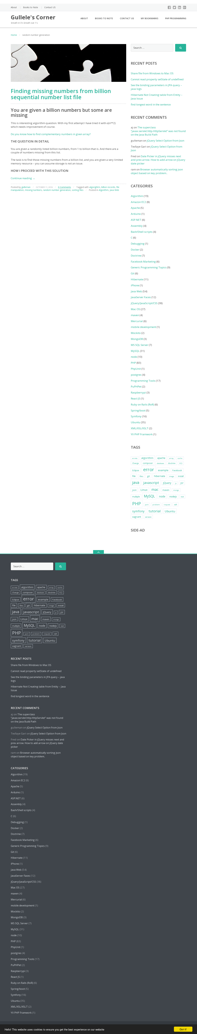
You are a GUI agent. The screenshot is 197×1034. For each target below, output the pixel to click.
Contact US (50, 7)
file (134, 476)
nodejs (173, 496)
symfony (138, 511)
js (175, 483)
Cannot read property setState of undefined (157, 79)
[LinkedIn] (179, 7)
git (148, 476)
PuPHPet (136, 386)
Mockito (136, 333)
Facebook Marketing (143, 261)
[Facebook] (169, 7)
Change (135, 463)
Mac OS (135, 309)
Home (14, 34)
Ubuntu (135, 422)
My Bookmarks (149, 18)
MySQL (135, 351)
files (141, 476)
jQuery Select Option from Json (165, 140)
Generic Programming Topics (149, 267)
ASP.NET (136, 220)
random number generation (57, 190)
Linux (144, 490)
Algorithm (104, 190)
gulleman (25, 187)
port (147, 505)
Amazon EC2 (138, 202)
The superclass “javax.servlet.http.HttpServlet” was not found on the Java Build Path (158, 131)
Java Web (114, 190)
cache (179, 458)
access (134, 458)
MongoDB (137, 339)
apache (161, 458)
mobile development (143, 327)
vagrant (136, 516)
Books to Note (30, 7)
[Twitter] (174, 7)
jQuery (167, 483)
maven (135, 315)
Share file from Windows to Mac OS (152, 73)
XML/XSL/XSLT (139, 428)
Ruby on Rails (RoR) (142, 404)
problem (156, 505)
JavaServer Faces (141, 297)
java (135, 482)
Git (132, 273)
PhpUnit (136, 368)
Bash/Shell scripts (141, 232)
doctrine (171, 463)
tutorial (155, 511)
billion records (108, 187)
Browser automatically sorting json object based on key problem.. (157, 171)
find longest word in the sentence (151, 104)
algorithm (147, 458)
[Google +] (184, 7)
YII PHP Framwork (142, 434)
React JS (135, 398)
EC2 (180, 463)
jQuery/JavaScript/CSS (144, 303)
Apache (135, 208)
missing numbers (33, 190)
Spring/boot (138, 410)
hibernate (159, 476)
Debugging (137, 243)
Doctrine (136, 255)
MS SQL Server (139, 345)
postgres (136, 374)
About (14, 7)
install (181, 476)
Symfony (136, 416)
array (171, 458)
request (167, 505)
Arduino (136, 214)
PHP (133, 362)
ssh (175, 504)
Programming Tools (143, 380)
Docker (135, 249)
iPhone (135, 285)
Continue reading (23, 178)
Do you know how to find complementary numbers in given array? (51, 134)
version (148, 517)
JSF (181, 483)
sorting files (77, 190)
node (134, 356)
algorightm (94, 187)
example (163, 470)
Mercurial (137, 321)
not (182, 496)
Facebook (177, 470)
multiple (136, 496)
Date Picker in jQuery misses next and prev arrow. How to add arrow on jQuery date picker (158, 159)
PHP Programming (175, 18)
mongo (176, 490)
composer (148, 463)
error (148, 469)
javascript (151, 482)
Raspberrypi (138, 392)
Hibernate (137, 279)
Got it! (183, 1029)
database (160, 463)
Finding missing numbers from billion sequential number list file (61, 94)
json (134, 490)
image (171, 476)
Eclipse (135, 470)
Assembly (137, 226)
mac (155, 489)
